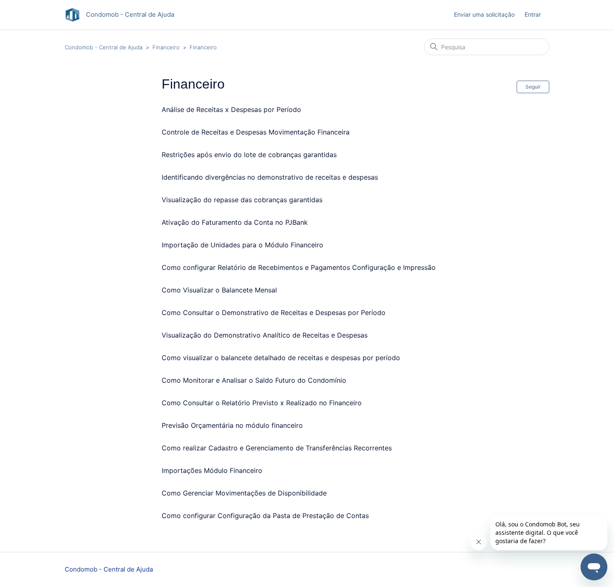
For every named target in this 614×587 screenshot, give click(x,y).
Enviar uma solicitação (484, 14)
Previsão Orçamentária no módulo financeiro (232, 425)
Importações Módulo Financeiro (212, 470)
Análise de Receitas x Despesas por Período (231, 109)
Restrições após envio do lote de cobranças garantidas (249, 154)
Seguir (532, 87)
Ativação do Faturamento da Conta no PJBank (235, 222)
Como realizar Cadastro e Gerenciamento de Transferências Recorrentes (277, 448)
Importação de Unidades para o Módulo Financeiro (242, 245)
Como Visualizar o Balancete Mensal (219, 290)
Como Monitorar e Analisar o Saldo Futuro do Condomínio (254, 380)
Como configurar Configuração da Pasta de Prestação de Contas (265, 515)
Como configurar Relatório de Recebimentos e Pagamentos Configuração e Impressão (299, 267)
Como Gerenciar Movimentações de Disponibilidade (244, 493)
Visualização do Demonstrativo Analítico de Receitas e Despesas (265, 335)
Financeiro (166, 47)
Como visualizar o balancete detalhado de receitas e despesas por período (281, 357)
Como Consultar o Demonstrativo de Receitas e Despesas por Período (274, 312)
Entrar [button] (533, 14)
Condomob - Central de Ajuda (103, 47)
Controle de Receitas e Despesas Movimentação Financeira (256, 132)
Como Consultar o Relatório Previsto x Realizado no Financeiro (262, 403)
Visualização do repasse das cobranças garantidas (242, 200)
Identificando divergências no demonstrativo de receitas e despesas (270, 177)
